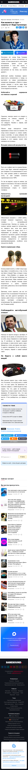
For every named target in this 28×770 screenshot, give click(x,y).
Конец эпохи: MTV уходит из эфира (12, 416)
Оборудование (11, 509)
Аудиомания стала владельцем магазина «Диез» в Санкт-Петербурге (17, 562)
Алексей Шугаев (15, 19)
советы (18, 429)
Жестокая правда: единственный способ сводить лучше (15, 541)
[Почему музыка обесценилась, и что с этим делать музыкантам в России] (4, 574)
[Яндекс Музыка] (17, 667)
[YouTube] (11, 667)
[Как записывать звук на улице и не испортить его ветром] (4, 492)
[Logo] (14, 2)
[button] (17, 27)
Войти (23, 457)
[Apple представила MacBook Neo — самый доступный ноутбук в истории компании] (4, 553)
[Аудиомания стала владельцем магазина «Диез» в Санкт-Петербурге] (4, 563)
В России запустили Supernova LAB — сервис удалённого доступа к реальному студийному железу (15, 617)
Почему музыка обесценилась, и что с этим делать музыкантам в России (17, 573)
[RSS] (26, 667)
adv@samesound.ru (16, 673)
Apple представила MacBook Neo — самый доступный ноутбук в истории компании (17, 551)
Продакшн (10, 494)
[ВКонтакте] (5, 667)
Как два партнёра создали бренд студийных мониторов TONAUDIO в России (17, 605)
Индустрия (3, 19)
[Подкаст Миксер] (20, 667)
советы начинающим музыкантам (11, 431)
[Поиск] (26, 2)
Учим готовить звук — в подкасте (14, 11)
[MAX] (8, 667)
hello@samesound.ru (18, 671)
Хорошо (14, 765)
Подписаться (14, 645)
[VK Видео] (14, 667)
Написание (9, 19)
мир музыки (11, 429)
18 (20, 576)
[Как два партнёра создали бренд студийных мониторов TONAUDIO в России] (4, 607)
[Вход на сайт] (23, 2)
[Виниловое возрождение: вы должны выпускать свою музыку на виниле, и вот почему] (4, 517)
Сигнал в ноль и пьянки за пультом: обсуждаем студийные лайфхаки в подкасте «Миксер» (12, 410)
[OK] (23, 667)
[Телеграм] (2, 667)
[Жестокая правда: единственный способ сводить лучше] (4, 542)
